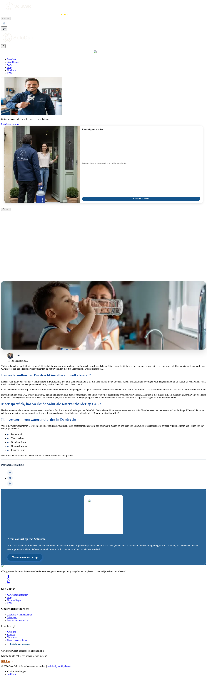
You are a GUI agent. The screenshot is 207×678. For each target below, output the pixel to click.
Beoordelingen (14, 600)
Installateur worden (10, 124)
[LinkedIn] (8, 583)
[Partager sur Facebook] (10, 472)
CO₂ (42, 14)
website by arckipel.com (58, 666)
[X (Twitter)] (8, 580)
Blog (9, 67)
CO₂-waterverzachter (17, 594)
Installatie (7, 14)
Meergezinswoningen (17, 620)
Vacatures (12, 637)
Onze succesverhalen (17, 640)
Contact (5, 18)
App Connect (26, 14)
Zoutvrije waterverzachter (19, 614)
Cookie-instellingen (16, 671)
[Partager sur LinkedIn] (10, 483)
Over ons (11, 631)
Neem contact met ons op (25, 557)
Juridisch (11, 674)
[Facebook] (8, 577)
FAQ (9, 73)
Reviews (56, 14)
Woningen (12, 617)
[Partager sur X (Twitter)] (10, 478)
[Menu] (4, 28)
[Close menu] (3, 46)
